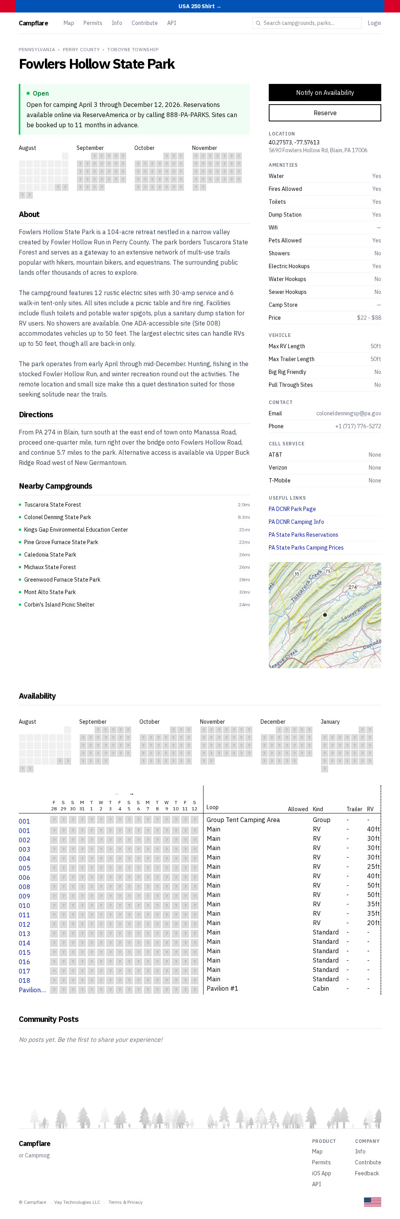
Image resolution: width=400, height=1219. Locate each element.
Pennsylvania (37, 49)
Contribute (145, 23)
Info (117, 23)
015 (24, 952)
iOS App (321, 1173)
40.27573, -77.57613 (294, 142)
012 (24, 924)
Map (69, 23)
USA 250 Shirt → (200, 6)
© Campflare (32, 1202)
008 (24, 887)
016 (24, 962)
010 (24, 905)
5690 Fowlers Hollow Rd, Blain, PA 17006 (318, 150)
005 (24, 868)
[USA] (372, 1202)
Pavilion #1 (35, 990)
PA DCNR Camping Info (296, 521)
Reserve (325, 113)
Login (374, 23)
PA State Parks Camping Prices (306, 547)
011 (24, 915)
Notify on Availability (325, 92)
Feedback (367, 1173)
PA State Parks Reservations (303, 534)
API (171, 23)
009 (24, 896)
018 (24, 980)
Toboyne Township (133, 49)
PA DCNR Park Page (292, 509)
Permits (93, 23)
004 (24, 859)
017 (24, 971)
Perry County (81, 49)
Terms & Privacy (126, 1202)
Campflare (33, 23)
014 (24, 943)
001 (24, 821)
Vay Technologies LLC (77, 1202)
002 (24, 840)
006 (24, 877)
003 (24, 849)
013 (24, 934)
